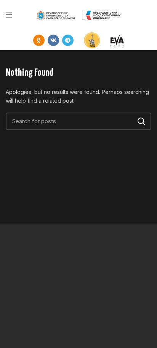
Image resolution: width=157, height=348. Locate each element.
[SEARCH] (141, 121)
